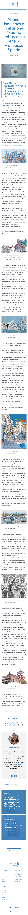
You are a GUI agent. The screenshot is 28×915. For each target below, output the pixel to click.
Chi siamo (4, 895)
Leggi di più (14, 772)
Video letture (17, 881)
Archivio (3, 890)
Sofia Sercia (14, 747)
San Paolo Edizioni (16, 764)
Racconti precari (18, 874)
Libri (2, 874)
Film (2, 877)
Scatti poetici (17, 877)
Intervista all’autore (18, 879)
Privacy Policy (5, 899)
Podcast (3, 892)
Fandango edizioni (16, 145)
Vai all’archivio (14, 851)
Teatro (3, 881)
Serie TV (3, 879)
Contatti (3, 897)
